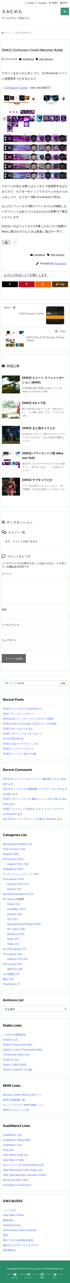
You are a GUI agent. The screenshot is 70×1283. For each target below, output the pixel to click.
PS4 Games (13, 879)
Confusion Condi (15, 87)
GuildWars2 (25, 32)
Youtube (42, 3)
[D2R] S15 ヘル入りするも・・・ (22, 728)
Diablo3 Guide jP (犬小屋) (17, 1069)
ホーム (7, 32)
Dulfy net (8, 1149)
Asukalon (61, 263)
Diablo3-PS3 (17, 959)
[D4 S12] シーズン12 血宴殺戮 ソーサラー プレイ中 (32, 788)
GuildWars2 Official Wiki (17, 1139)
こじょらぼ (9, 1210)
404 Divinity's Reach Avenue (19, 1230)
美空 (5, 1235)
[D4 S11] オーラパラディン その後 (22, 818)
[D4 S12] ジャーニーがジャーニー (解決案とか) (30, 778)
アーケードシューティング (21, 874)
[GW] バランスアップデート (19, 713)
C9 (12, 919)
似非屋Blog (9, 1250)
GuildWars (16, 909)
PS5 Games (13, 859)
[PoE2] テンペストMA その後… (20, 753)
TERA (13, 944)
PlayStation (11, 984)
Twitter (30, 3)
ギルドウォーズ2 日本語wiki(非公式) (23, 1164)
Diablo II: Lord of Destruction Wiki (22, 1049)
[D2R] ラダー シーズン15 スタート (22, 733)
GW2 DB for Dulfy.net (15, 1154)
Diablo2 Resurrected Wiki (17, 1044)
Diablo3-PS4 (18, 884)
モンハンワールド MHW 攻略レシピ (23, 1104)
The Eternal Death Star (16, 1054)
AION (13, 939)
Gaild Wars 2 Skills (13, 1159)
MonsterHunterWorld (18, 894)
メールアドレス (10, 624)
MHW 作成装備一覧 (14, 1099)
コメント (7, 573)
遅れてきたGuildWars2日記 (18, 1240)
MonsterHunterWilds (17, 844)
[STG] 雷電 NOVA (13, 738)
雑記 (8, 979)
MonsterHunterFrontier (24, 924)
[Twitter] (10, 284)
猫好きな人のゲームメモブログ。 (22, 1245)
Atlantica (15, 934)
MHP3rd (15, 969)
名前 (4, 609)
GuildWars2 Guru (12, 1144)
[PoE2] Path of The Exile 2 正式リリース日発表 (30, 723)
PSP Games (12, 964)
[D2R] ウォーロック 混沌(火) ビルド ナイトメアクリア (33, 808)
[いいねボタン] (6, 242)
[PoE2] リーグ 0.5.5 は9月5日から (22, 708)
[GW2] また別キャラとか (38, 428)
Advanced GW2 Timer (16, 1179)
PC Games (9, 899)
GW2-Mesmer (46, 59)
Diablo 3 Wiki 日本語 (14, 1064)
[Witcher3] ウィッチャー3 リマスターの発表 (28, 718)
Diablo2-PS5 (18, 864)
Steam (13, 904)
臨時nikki (8, 1220)
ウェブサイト (9, 640)
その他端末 (11, 974)
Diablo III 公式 (11, 1059)
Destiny (14, 889)
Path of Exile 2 (14, 849)
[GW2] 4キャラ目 (34, 403)
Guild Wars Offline (13, 1215)
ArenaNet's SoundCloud (17, 1184)
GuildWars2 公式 (12, 1134)
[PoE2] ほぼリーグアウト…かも (21, 743)
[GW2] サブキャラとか (37, 480)
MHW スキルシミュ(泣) (16, 1109)
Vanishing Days (12, 1225)
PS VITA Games (14, 949)
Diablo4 (11, 854)
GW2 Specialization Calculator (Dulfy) (25, 1174)
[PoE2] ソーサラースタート (18, 748)
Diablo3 (14, 914)
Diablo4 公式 (10, 1039)
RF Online (16, 929)
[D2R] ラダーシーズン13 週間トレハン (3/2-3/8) (30, 798)
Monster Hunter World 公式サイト (22, 1094)
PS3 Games (12, 954)
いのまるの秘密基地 (14, 1034)
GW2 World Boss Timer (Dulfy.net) (23, 1169)
